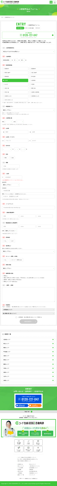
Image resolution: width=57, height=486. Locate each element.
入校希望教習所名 (10, 47)
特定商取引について (33, 473)
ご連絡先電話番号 (10, 212)
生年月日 (8, 145)
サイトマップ (32, 474)
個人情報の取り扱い (33, 471)
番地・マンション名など (14, 194)
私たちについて (32, 464)
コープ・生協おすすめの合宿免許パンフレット (27, 457)
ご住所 (7, 173)
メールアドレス (9, 203)
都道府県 (4, 182)
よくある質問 (20, 467)
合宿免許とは (20, 464)
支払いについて (21, 466)
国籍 (7, 162)
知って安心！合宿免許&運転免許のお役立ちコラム (28, 459)
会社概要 (19, 469)
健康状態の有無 (9, 273)
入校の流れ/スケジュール (34, 466)
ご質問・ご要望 (9, 285)
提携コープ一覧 (21, 474)
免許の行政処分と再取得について (24, 460)
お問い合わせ (20, 471)
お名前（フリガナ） (10, 137)
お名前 (7, 128)
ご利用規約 (20, 473)
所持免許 (8, 237)
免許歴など (8, 245)
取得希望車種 (9, 65)
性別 (7, 154)
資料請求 (31, 469)
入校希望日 (8, 56)
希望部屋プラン (9, 106)
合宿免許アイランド (28, 478)
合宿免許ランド (34, 478)
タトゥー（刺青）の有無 (11, 256)
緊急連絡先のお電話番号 (11, 222)
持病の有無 (8, 264)
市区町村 (4, 188)
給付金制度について (33, 467)
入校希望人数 (9, 118)
